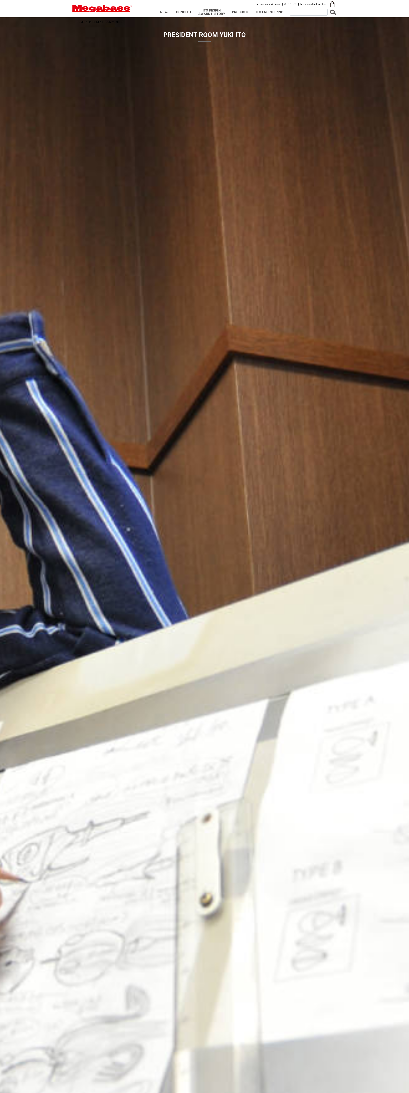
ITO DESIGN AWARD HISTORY (211, 12)
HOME (80, 21)
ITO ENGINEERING (269, 12)
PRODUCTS (240, 12)
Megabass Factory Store (313, 4)
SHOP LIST (290, 4)
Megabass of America (268, 4)
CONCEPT (184, 12)
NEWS (165, 12)
